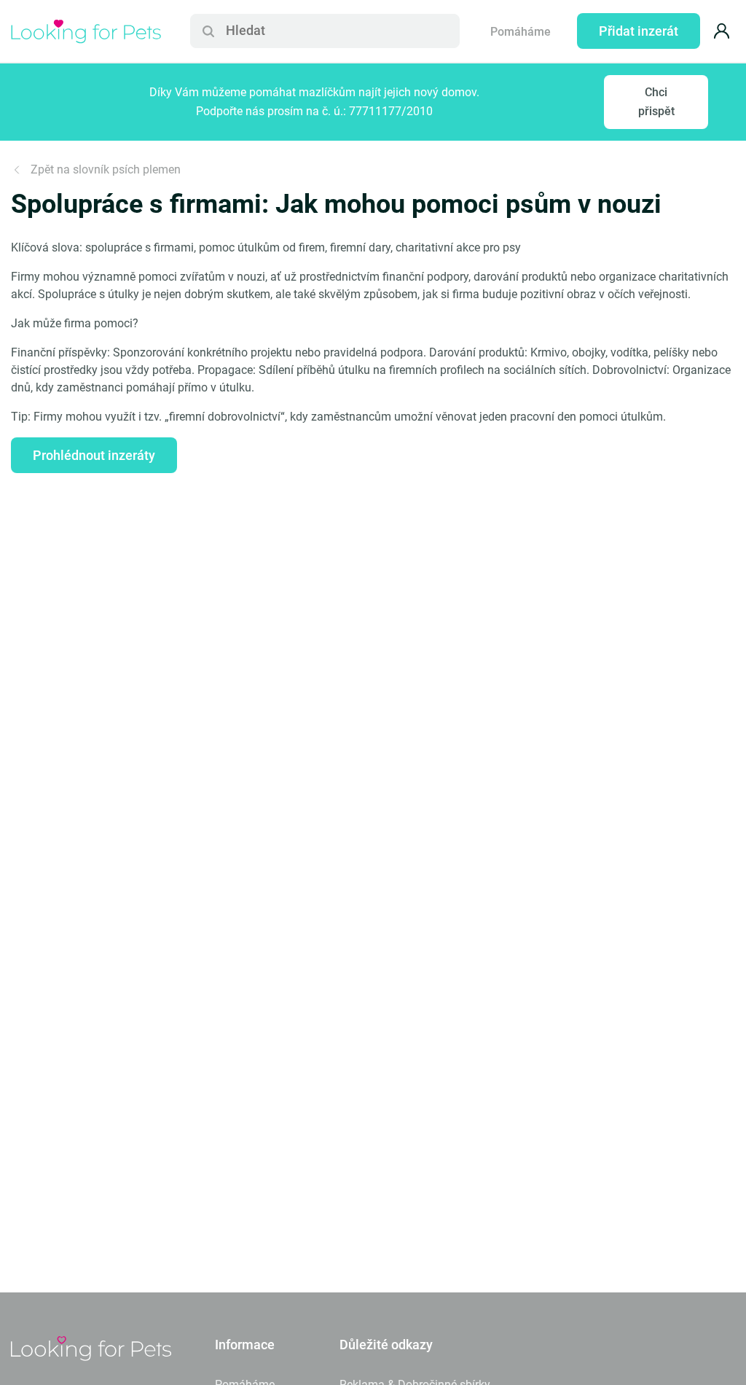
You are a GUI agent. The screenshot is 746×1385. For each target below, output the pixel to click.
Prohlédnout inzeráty (94, 455)
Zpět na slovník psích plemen (106, 169)
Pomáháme (520, 32)
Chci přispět (656, 101)
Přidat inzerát (638, 31)
